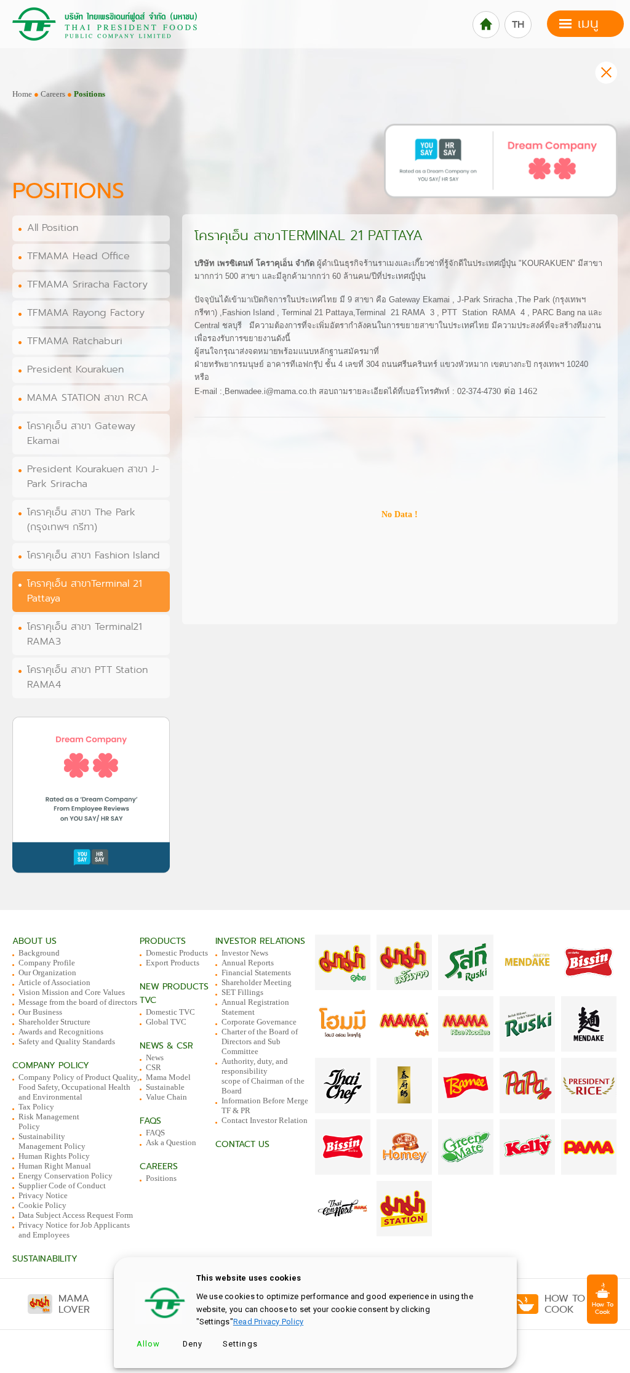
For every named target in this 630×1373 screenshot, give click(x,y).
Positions (161, 1178)
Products (163, 941)
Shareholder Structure (54, 1021)
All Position (52, 227)
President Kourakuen (75, 369)
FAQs (150, 1120)
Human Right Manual (54, 1165)
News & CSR (166, 1045)
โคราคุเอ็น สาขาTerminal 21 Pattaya (84, 591)
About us (34, 941)
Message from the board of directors (77, 1002)
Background (39, 952)
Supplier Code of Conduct (62, 1185)
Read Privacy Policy (268, 1321)
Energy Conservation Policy (65, 1175)
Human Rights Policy (54, 1156)
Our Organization (47, 972)
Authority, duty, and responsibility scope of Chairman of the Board (263, 1076)
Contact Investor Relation (264, 1120)
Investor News (244, 952)
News (155, 1057)
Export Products (172, 962)
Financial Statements (256, 972)
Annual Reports (247, 962)
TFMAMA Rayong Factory (86, 312)
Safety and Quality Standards (66, 1041)
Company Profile (46, 962)
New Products (174, 986)
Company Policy (50, 1065)
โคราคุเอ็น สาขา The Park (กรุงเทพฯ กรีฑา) (81, 519)
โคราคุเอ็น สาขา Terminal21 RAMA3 (84, 634)
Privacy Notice (43, 1195)
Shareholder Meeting (256, 982)
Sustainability (45, 1258)
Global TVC (166, 1021)
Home (22, 94)
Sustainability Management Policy (52, 1141)
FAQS (155, 1132)
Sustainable (165, 1087)
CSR (153, 1067)
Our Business (40, 1012)
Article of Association (54, 982)
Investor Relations (260, 941)
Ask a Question (171, 1142)
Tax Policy (36, 1106)
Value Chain (166, 1096)
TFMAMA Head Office (78, 256)
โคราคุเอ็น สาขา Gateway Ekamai (81, 433)
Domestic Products (177, 952)
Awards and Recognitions (60, 1031)
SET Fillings (242, 992)
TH (518, 24)
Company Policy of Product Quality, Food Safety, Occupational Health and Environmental (78, 1087)
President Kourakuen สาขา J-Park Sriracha (93, 476)
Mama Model (168, 1077)
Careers (53, 94)
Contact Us (242, 1144)
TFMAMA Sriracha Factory (87, 284)
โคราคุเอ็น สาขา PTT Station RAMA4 (87, 677)
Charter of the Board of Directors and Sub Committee (259, 1041)
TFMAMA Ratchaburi (74, 341)
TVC (148, 1000)
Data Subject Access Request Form (75, 1215)
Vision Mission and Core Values (71, 992)
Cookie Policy (42, 1205)
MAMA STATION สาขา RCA (87, 397)
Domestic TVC (170, 1012)
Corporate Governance (259, 1021)
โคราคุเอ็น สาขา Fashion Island (93, 555)
